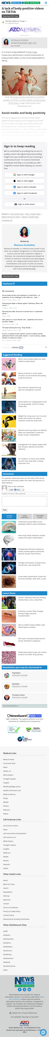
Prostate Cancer (18, 695)
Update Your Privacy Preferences (24, 1013)
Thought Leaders (9, 779)
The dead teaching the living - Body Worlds (16, 328)
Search (5, 888)
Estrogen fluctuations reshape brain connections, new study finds (32, 564)
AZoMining (7, 954)
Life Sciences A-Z (9, 837)
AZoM (5, 931)
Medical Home (8, 759)
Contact (6, 904)
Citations (8, 283)
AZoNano (6, 935)
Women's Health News (30, 217)
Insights (6, 783)
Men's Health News (33, 214)
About (5, 880)
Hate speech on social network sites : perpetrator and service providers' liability (22, 320)
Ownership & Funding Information (16, 919)
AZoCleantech (8, 939)
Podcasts (6, 810)
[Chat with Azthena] (43, 1032)
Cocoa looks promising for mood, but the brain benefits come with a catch (32, 577)
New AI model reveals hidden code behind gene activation (31, 626)
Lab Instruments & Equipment (14, 833)
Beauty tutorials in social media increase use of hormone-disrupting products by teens (32, 375)
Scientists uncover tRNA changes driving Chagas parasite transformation (30, 613)
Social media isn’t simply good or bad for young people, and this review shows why (32, 404)
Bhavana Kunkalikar (24, 245)
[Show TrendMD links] (46, 347)
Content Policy (8, 915)
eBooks (6, 802)
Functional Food (9, 763)
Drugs (5, 798)
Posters (6, 806)
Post (4, 510)
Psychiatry (16, 673)
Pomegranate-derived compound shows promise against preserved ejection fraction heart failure (31, 551)
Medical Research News (11, 217)
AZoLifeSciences (9, 966)
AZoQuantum (8, 958)
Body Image (32, 52)
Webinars (6, 853)
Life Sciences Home (10, 826)
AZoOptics (7, 943)
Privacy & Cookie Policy (11, 911)
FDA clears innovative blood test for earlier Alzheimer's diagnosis (31, 639)
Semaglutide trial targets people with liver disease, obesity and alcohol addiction (32, 446)
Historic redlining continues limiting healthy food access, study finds (32, 598)
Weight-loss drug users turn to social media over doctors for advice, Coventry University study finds (32, 418)
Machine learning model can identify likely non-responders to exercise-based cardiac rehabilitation (32, 432)
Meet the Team (9, 884)
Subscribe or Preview (20, 675)
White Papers (8, 775)
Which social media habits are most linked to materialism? (31, 360)
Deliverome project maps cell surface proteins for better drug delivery (32, 653)
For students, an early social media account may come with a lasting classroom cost (31, 461)
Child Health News (17, 214)
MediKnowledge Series (12, 786)
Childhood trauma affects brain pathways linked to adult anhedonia (32, 523)
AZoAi (5, 970)
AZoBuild (6, 962)
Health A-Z (7, 771)
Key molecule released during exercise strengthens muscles (29, 388)
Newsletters (7, 892)
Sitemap (6, 896)
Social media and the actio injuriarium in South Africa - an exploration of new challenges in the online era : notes (21, 296)
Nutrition (15, 684)
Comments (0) (7, 220)
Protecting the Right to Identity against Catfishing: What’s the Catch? (22, 304)
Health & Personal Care (12, 790)
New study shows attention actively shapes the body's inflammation (31, 536)
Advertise (6, 900)
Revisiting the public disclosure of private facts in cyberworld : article (22, 312)
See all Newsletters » (11, 706)
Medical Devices (9, 794)
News (5, 767)
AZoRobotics (8, 947)
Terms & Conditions (10, 907)
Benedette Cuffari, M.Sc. (28, 43)
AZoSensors (7, 950)
